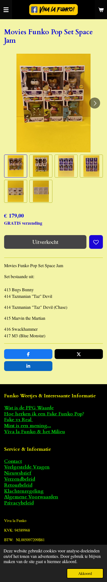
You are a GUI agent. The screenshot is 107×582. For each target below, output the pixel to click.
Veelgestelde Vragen (27, 467)
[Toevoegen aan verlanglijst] (96, 242)
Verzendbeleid (19, 479)
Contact (13, 461)
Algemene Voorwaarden (31, 497)
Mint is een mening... (27, 426)
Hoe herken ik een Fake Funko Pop (43, 414)
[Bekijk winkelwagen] (101, 9)
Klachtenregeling (24, 491)
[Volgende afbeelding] (94, 103)
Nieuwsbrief (17, 473)
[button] (15, 166)
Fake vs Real (18, 419)
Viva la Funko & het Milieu (34, 432)
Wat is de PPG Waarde (29, 408)
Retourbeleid (18, 485)
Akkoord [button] (85, 573)
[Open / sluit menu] (6, 9)
